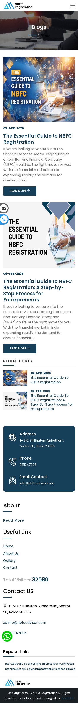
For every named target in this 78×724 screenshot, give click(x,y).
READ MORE (18, 191)
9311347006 (17, 633)
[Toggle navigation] (72, 6)
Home (32, 35)
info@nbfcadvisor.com (26, 622)
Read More (13, 520)
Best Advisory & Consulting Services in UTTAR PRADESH (39, 663)
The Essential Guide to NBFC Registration (37, 139)
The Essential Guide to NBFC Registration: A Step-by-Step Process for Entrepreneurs (37, 290)
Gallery (9, 560)
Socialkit (67, 698)
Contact (10, 567)
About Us (11, 553)
